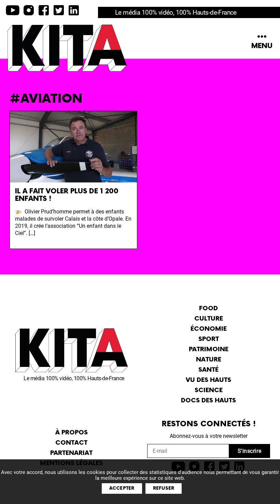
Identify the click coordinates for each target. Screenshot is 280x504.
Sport (208, 339)
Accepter (122, 488)
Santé (208, 369)
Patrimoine (208, 349)
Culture (208, 318)
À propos (71, 432)
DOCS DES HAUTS (208, 400)
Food (208, 308)
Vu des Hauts (208, 380)
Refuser (163, 488)
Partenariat (71, 453)
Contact (71, 442)
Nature (208, 359)
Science (209, 390)
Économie (209, 328)
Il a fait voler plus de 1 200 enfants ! (66, 195)
